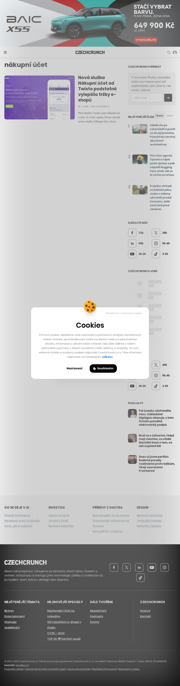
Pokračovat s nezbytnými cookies (124, 313)
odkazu (107, 357)
